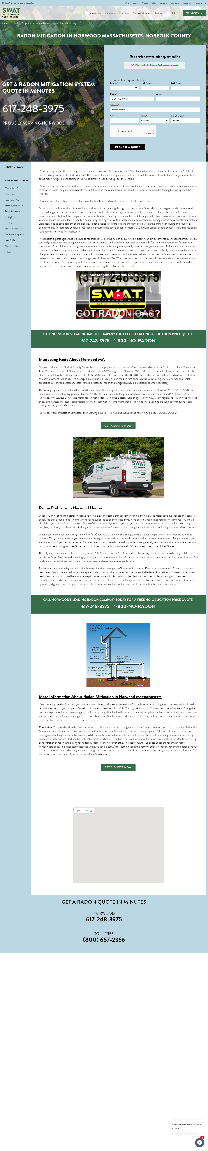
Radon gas (83, 527)
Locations (175, 3)
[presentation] (133, 131)
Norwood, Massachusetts (53, 413)
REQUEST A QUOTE (127, 147)
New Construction (142, 12)
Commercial (111, 12)
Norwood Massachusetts (66, 231)
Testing (158, 12)
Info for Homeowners (14, 228)
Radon (93, 224)
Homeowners (94, 12)
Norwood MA (107, 258)
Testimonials (200, 3)
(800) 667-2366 (104, 939)
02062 (144, 371)
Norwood (65, 390)
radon (189, 262)
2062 (173, 708)
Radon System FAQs (14, 205)
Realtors (125, 12)
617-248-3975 (33, 108)
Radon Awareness (12, 211)
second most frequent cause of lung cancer (120, 527)
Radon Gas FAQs (12, 199)
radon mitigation (55, 179)
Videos (145, 3)
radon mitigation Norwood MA (97, 201)
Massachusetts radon (64, 402)
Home (5, 23)
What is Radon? (131, 3)
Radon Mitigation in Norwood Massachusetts (122, 696)
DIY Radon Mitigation (14, 234)
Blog (154, 3)
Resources (187, 3)
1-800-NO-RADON (11, 17)
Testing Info (10, 217)
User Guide (10, 240)
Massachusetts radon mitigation (149, 704)
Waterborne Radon (13, 246)
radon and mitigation (115, 383)
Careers (163, 3)
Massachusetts (188, 527)
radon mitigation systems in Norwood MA (174, 750)
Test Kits (8, 223)
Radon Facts (10, 194)
